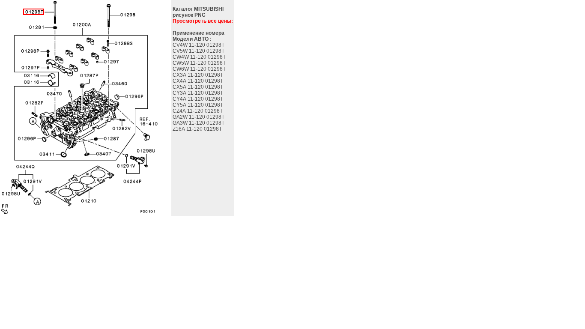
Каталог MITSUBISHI (198, 9)
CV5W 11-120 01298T (199, 51)
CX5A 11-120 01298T (198, 87)
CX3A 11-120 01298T (198, 75)
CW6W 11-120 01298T (200, 69)
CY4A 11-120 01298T (198, 99)
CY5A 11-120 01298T (198, 105)
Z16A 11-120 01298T (198, 129)
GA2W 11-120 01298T (199, 117)
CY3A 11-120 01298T (198, 93)
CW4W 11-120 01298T (200, 57)
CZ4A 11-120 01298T (198, 111)
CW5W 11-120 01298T (200, 63)
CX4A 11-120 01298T (198, 81)
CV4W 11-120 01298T (199, 45)
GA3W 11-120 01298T (199, 123)
